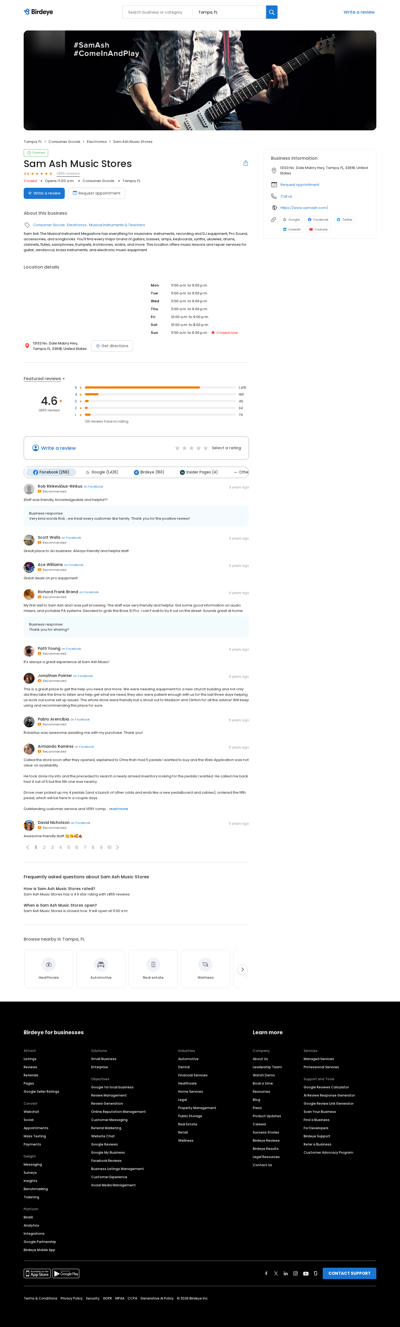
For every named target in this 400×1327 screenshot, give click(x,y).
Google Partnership (40, 1241)
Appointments (36, 1128)
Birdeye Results (266, 1148)
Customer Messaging (109, 1119)
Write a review (359, 12)
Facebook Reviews (106, 1160)
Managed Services (319, 1059)
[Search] (272, 12)
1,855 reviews (68, 173)
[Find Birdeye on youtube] (306, 1273)
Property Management (197, 1108)
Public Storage (190, 1116)
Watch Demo (264, 1075)
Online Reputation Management (118, 1111)
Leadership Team (267, 1067)
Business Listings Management (117, 1168)
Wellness (185, 1140)
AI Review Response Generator (329, 1095)
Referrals (31, 1075)
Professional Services (321, 1067)
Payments (32, 1144)
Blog (256, 1099)
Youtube (321, 229)
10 (109, 847)
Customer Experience (109, 1177)
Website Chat (103, 1136)
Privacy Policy (72, 1298)
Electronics (97, 141)
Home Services (190, 1091)
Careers (259, 1124)
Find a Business (317, 1119)
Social (28, 1119)
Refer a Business (317, 1144)
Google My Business (108, 1152)
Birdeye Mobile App (39, 1250)
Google (294, 219)
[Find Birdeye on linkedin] (286, 1273)
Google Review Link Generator (328, 1103)
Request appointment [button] (300, 184)
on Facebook (93, 486)
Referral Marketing (106, 1128)
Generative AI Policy (157, 1298)
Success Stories (266, 1132)
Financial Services (193, 1075)
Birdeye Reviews (266, 1140)
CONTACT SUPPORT (349, 1273)
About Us (260, 1059)
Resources (261, 1091)
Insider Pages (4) (202, 472)
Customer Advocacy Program (328, 1152)
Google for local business (112, 1087)
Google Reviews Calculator (326, 1087)
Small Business (103, 1059)
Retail (183, 1132)
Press (257, 1108)
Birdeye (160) (152, 472)
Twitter (347, 219)
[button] (117, 847)
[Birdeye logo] (39, 12)
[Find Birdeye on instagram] (295, 1273)
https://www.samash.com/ (304, 207)
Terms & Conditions (40, 1298)
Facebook (320, 219)
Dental (184, 1067)
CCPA (132, 1298)
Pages (29, 1083)
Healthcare (187, 1083)
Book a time (263, 1083)
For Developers (316, 1128)
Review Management (109, 1095)
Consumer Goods (64, 141)
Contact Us (262, 1165)
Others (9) (248, 472)
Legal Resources (266, 1156)
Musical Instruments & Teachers (117, 224)
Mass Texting (35, 1136)
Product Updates (267, 1116)
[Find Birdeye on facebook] (266, 1273)
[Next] (242, 969)
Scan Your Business (320, 1111)
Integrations (34, 1233)
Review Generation (107, 1103)
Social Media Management (113, 1185)
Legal (182, 1099)
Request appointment (100, 193)
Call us (286, 196)
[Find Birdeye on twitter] (276, 1273)
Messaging (33, 1164)
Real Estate (187, 1124)
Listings (30, 1059)
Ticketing (31, 1197)
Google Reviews (104, 1144)
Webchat (31, 1111)
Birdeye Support (317, 1136)
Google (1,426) (104, 472)
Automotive (188, 1059)
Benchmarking (36, 1189)
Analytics (31, 1225)
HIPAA (119, 1298)
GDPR (107, 1298)
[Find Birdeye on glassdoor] (315, 1273)
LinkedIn (294, 229)
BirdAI (28, 1217)
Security (93, 1298)
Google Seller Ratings (41, 1091)
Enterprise (99, 1067)
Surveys (30, 1172)
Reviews (30, 1067)
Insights (30, 1180)
